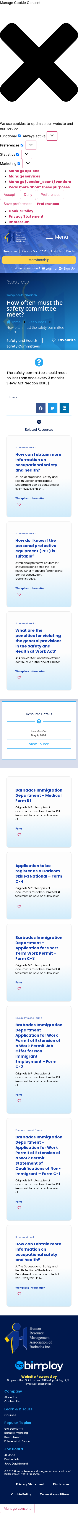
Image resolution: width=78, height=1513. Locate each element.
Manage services (24, 176)
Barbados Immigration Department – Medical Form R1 (38, 795)
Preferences (50, 194)
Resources (37, 322)
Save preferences (18, 203)
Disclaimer (61, 1484)
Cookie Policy (21, 210)
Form (18, 828)
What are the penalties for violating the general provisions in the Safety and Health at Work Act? (38, 641)
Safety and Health (21, 340)
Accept (9, 194)
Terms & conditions (54, 1494)
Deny (28, 194)
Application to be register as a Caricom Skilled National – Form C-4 (38, 873)
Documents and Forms (28, 1018)
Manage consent (17, 1508)
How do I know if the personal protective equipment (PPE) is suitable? (35, 548)
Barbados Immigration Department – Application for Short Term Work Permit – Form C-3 (38, 948)
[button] (39, 63)
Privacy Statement (26, 216)
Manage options (24, 170)
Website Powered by (39, 1376)
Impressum (19, 221)
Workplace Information (21, 295)
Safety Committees (23, 346)
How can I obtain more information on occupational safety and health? (38, 462)
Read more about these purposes (39, 187)
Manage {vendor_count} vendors (40, 181)
